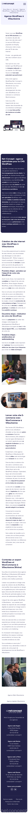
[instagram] (12, 789)
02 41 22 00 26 (14, 732)
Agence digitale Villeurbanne (16, 701)
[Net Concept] (8, 4)
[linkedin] (15, 789)
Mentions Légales (8, 799)
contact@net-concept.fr (14, 735)
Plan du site (19, 799)
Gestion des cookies (12, 804)
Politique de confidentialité (12, 801)
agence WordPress (19, 600)
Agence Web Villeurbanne (16, 695)
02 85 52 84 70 (14, 748)
